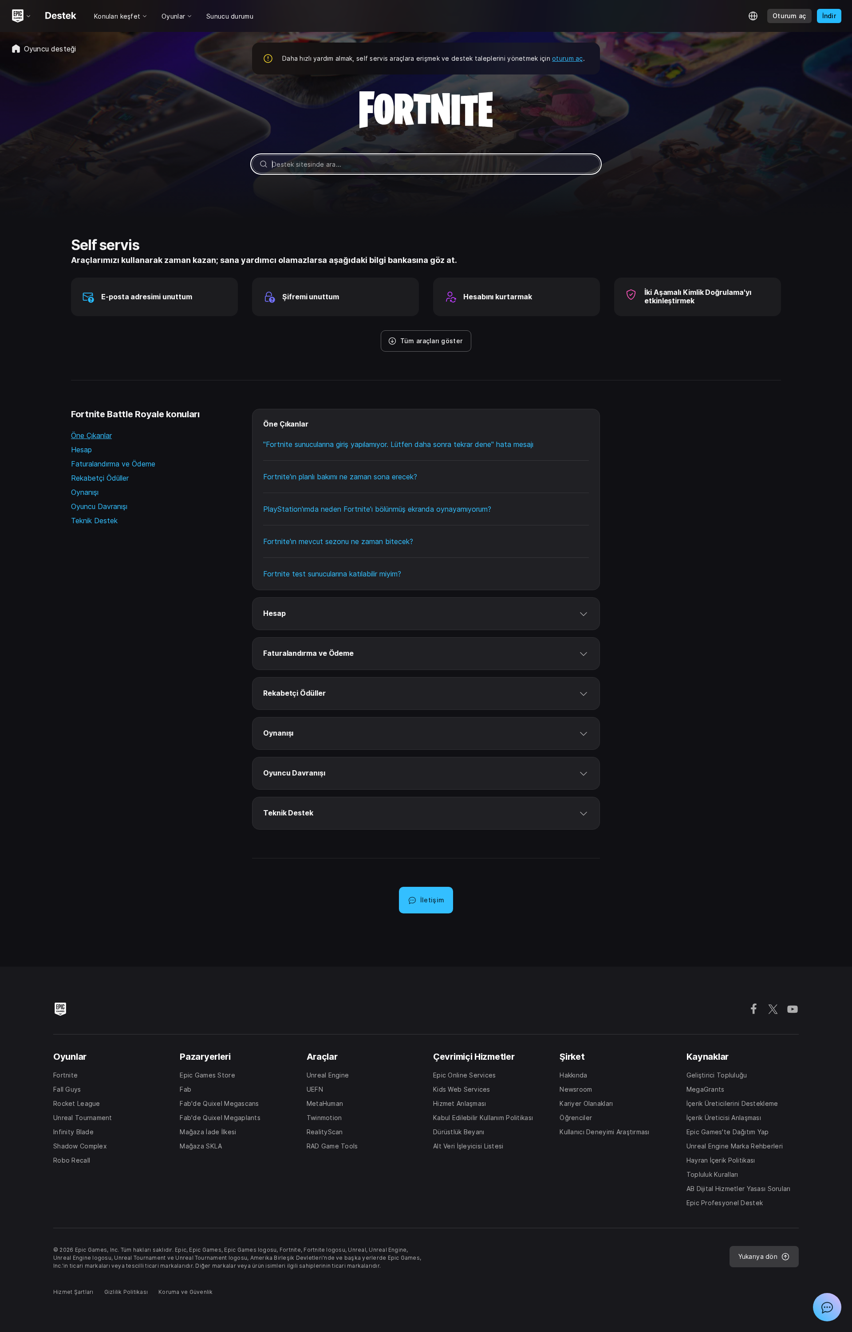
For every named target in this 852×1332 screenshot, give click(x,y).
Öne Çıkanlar (91, 435)
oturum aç (567, 58)
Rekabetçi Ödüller (100, 478)
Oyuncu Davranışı (99, 506)
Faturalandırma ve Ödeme (113, 463)
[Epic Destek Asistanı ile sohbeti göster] (827, 1307)
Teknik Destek (94, 520)
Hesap (81, 449)
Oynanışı (85, 492)
